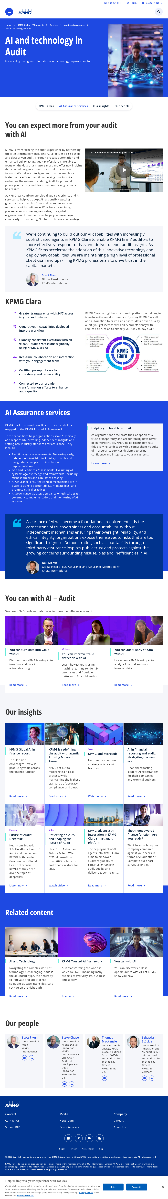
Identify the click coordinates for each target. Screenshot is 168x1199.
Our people (122, 106)
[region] (84, 1187)
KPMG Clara (46, 106)
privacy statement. (25, 1195)
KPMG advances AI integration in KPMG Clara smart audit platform (102, 836)
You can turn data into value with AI (29, 652)
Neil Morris (49, 563)
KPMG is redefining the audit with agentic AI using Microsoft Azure (64, 755)
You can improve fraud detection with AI (78, 656)
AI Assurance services (73, 106)
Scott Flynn (50, 275)
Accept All (136, 1187)
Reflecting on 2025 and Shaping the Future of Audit (62, 839)
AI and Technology (22, 961)
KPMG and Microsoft (103, 754)
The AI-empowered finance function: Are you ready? (142, 834)
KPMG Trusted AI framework (82, 961)
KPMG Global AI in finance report (22, 751)
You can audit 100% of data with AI (133, 652)
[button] (24, 1057)
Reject (113, 1187)
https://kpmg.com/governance (52, 1169)
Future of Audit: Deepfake (20, 837)
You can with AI (125, 961)
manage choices (86, 1192)
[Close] (162, 1187)
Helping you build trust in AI (111, 428)
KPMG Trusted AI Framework (44, 429)
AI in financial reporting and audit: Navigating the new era (141, 755)
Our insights (101, 106)
